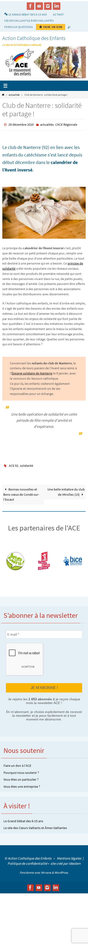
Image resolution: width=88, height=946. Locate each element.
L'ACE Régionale (66, 124)
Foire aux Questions (18, 27)
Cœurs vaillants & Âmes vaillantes (29, 20)
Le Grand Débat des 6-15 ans (23, 818)
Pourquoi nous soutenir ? (21, 770)
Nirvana (46, 870)
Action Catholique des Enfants (33, 38)
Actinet (58, 14)
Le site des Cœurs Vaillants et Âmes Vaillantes (35, 825)
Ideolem (74, 860)
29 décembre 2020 (21, 124)
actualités (14, 94)
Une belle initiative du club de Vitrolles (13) (66, 489)
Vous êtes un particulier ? (21, 777)
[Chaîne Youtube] (39, 6)
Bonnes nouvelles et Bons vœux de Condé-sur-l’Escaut (21, 492)
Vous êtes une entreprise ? (22, 784)
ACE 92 (13, 464)
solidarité (26, 464)
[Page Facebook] (30, 6)
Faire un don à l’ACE (17, 763)
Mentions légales (69, 855)
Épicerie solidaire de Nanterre (31, 372)
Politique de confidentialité (27, 860)
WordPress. (61, 870)
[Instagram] (48, 6)
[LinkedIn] (56, 6)
